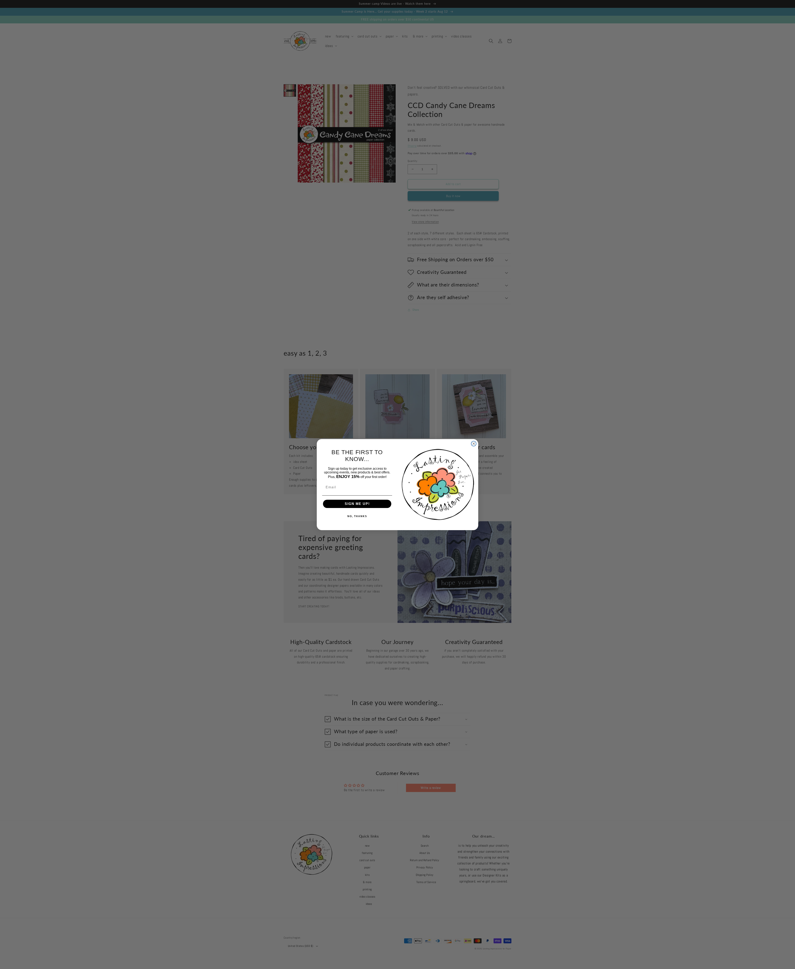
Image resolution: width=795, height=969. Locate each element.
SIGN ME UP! (357, 504)
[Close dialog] (473, 443)
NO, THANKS (357, 516)
